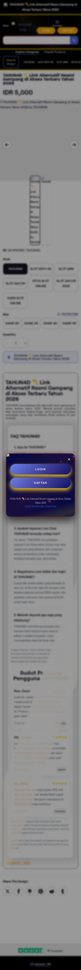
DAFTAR (40, 482)
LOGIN (40, 469)
